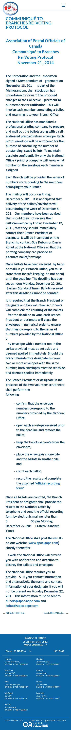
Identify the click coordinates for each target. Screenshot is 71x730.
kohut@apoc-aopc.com (22, 606)
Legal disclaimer (49, 720)
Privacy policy (61, 720)
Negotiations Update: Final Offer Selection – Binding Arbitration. (16, 613)
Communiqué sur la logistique (56, 613)
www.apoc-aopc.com (43, 543)
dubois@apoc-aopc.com (23, 601)
